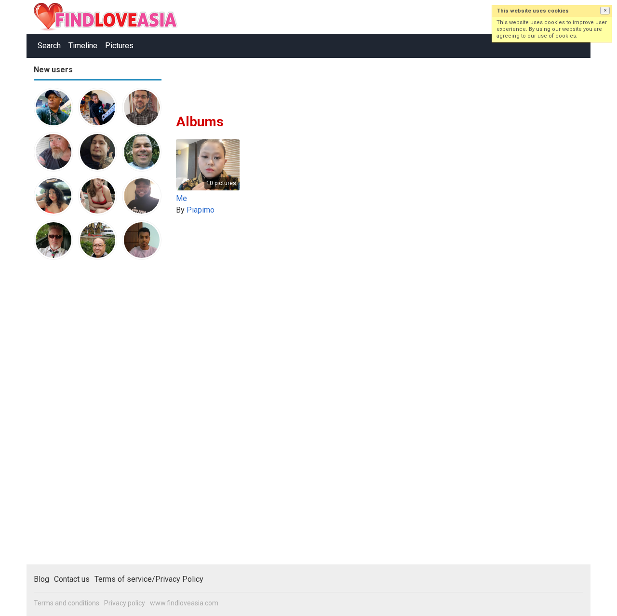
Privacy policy (124, 603)
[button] (605, 10)
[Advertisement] (72, 416)
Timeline (82, 45)
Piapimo (201, 209)
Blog (41, 579)
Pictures (119, 45)
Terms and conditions (66, 603)
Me (181, 198)
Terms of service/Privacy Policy (148, 579)
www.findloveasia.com (184, 603)
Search (49, 45)
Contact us (72, 579)
